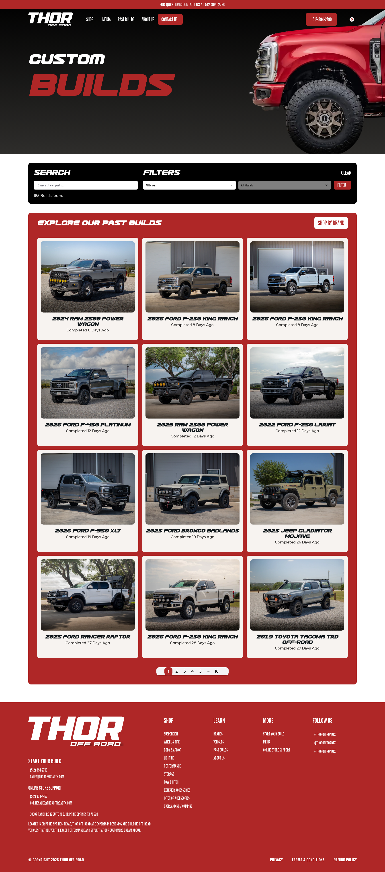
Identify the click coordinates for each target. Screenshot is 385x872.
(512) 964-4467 (38, 796)
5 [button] (200, 671)
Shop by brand (331, 223)
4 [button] (192, 671)
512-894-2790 (322, 19)
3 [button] (184, 671)
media (106, 19)
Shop (89, 19)
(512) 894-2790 (38, 770)
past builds (126, 19)
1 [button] (168, 671)
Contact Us (169, 19)
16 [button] (217, 671)
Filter (341, 185)
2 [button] (176, 671)
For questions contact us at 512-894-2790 (192, 4)
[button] (160, 671)
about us (147, 19)
